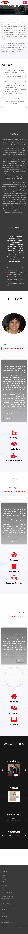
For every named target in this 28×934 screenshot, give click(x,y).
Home (3, 875)
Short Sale (4, 885)
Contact (3, 887)
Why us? (3, 879)
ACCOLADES (14, 744)
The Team (14, 299)
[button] (12, 776)
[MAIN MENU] (25, 2)
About (3, 877)
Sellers (3, 881)
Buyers (3, 883)
